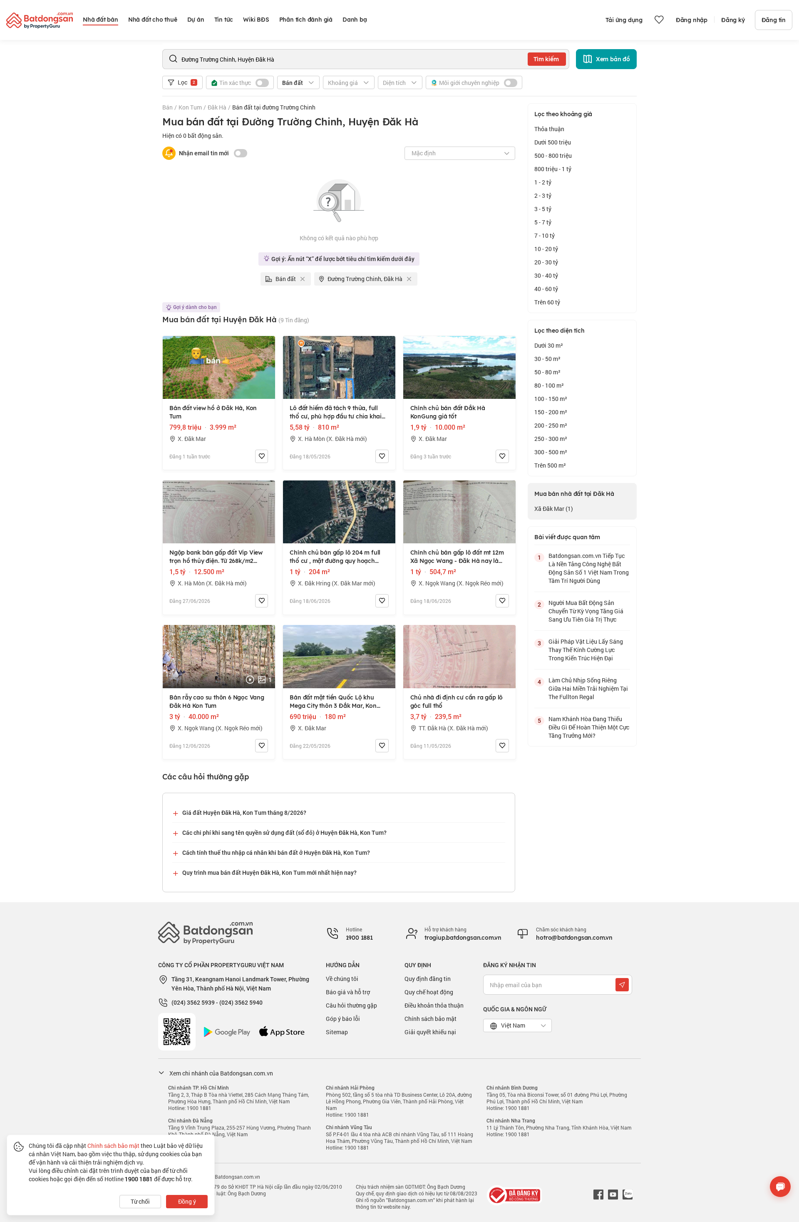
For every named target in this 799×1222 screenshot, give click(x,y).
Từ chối (140, 1201)
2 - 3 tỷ (542, 195)
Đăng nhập (691, 20)
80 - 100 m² (549, 385)
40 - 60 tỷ (546, 289)
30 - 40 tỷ (546, 275)
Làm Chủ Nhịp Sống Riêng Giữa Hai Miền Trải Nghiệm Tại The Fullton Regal (588, 688)
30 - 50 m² (547, 359)
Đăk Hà (217, 107)
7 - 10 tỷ (544, 235)
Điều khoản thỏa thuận (434, 1005)
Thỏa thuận (549, 129)
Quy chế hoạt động (428, 992)
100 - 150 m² (550, 399)
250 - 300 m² (550, 439)
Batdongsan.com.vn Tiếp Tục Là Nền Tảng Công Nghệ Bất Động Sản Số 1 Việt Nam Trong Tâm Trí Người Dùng (588, 568)
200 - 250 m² (550, 425)
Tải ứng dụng (624, 20)
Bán (167, 107)
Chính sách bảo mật (430, 1019)
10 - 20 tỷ (546, 249)
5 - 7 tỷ (542, 222)
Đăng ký (733, 20)
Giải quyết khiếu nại (430, 1032)
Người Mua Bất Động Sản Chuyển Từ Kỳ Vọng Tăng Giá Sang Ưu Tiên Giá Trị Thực (585, 611)
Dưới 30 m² (548, 345)
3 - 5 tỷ (542, 209)
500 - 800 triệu (553, 155)
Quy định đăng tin (427, 979)
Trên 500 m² (550, 465)
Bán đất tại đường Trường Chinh (273, 107)
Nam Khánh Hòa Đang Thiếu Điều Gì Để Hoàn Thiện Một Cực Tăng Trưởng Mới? (588, 727)
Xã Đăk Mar (553, 509)
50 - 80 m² (547, 372)
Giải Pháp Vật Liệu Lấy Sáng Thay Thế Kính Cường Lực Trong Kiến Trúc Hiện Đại (585, 649)
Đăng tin (774, 20)
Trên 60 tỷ (547, 302)
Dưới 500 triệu (552, 142)
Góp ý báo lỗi (343, 1019)
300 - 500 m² (550, 452)
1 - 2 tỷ (542, 182)
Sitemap (337, 1032)
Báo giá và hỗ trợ (348, 992)
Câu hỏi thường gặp (351, 1005)
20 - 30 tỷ (546, 262)
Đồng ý (187, 1201)
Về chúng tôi (342, 979)
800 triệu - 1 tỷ (552, 169)
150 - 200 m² (550, 412)
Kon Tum (190, 107)
